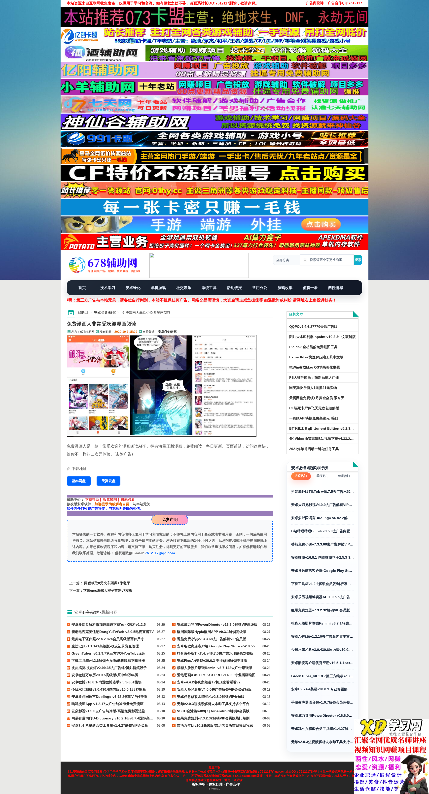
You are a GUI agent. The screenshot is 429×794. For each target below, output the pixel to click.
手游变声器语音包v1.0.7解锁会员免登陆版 (322, 702)
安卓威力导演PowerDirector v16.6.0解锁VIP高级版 (322, 715)
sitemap (214, 788)
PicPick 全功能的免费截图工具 (313, 347)
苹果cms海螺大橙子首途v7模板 (107, 590)
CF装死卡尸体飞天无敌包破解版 (314, 408)
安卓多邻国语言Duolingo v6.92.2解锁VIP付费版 (322, 518)
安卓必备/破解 (105, 313)
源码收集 (285, 288)
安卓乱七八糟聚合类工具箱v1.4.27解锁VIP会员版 (322, 729)
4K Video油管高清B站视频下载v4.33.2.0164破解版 (329, 439)
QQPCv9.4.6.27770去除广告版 (313, 327)
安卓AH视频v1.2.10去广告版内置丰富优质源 (322, 636)
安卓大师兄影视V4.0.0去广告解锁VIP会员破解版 (322, 505)
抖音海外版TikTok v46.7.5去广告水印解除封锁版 (322, 492)
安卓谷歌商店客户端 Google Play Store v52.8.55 (322, 571)
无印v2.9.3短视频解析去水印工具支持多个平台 (322, 742)
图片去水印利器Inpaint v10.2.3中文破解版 (322, 337)
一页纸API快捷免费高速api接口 (313, 418)
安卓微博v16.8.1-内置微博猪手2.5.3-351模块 (322, 557)
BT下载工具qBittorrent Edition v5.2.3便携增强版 (328, 428)
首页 (82, 288)
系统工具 (209, 288)
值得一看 (310, 288)
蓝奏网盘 (79, 481)
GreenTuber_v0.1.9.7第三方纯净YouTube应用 (322, 676)
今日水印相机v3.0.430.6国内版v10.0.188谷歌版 (322, 650)
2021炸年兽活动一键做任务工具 (314, 449)
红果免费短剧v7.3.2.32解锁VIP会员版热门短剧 (322, 610)
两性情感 (335, 288)
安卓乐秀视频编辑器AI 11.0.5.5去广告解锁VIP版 (322, 597)
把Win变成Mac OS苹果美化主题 (314, 367)
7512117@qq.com (160, 553)
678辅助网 (87, 332)
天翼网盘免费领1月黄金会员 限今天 (316, 398)
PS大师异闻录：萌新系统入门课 (314, 377)
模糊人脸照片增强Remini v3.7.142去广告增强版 (322, 623)
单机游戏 (158, 288)
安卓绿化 (133, 288)
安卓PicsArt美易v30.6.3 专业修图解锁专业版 (322, 689)
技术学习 (107, 288)
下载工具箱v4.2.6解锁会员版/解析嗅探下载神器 (322, 584)
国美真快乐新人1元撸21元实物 (313, 388)
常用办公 (259, 288)
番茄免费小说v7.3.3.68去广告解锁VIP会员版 (322, 544)
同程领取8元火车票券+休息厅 (107, 583)
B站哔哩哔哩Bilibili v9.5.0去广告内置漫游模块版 (322, 531)
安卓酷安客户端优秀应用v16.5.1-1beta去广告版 (322, 663)
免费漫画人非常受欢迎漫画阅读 (101, 324)
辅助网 (83, 313)
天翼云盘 (108, 481)
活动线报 (234, 288)
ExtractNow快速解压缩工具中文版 (316, 357)
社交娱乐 (183, 288)
